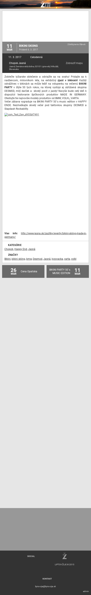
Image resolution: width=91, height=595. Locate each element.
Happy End (20, 249)
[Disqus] (45, 337)
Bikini (7, 258)
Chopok (8, 249)
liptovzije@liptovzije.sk (45, 586)
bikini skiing (18, 258)
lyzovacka (57, 258)
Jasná (31, 249)
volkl (73, 258)
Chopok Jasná (17, 63)
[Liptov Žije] (45, 4)
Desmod (37, 258)
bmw (29, 258)
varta (67, 258)
